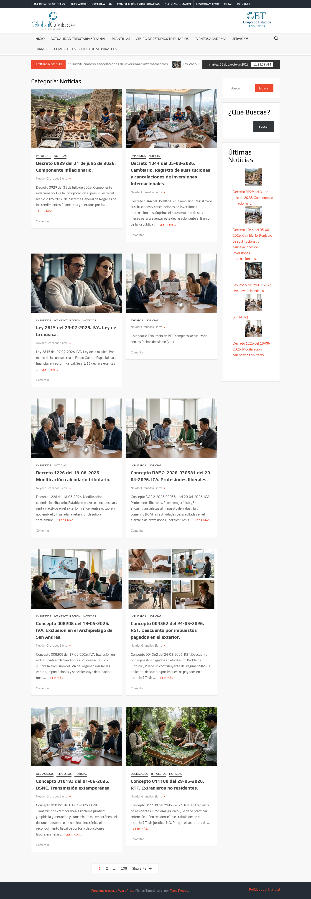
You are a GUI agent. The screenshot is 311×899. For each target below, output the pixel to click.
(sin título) (240, 317)
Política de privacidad (264, 889)
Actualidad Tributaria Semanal (78, 39)
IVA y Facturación (67, 320)
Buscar (263, 126)
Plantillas (121, 39)
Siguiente (139, 868)
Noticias (60, 155)
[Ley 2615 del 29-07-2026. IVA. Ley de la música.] (149, 64)
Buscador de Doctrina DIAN (91, 4)
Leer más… (46, 211)
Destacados (45, 773)
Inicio (40, 39)
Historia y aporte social (214, 4)
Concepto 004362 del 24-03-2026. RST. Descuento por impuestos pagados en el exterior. (167, 630)
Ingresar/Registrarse (50, 4)
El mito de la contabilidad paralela (85, 49)
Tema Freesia (179, 890)
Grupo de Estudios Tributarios (162, 39)
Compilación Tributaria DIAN (138, 4)
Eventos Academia (210, 39)
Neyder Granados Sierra (52, 178)
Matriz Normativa (178, 4)
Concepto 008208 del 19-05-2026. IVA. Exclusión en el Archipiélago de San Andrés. (74, 630)
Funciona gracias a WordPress (112, 890)
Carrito (41, 49)
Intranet (243, 4)
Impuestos (43, 155)
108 (124, 868)
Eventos (137, 320)
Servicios (240, 39)
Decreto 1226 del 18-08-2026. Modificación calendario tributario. (251, 349)
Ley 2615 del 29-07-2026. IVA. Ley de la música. (192, 64)
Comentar (42, 221)
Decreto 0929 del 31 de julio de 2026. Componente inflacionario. (253, 197)
